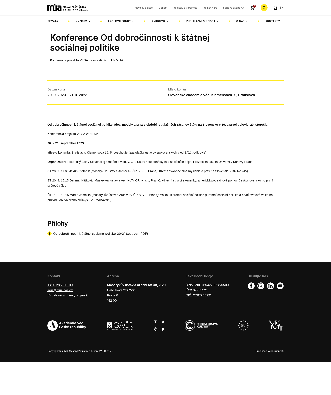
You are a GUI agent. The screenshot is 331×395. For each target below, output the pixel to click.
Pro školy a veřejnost (185, 7)
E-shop (163, 7)
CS (275, 7)
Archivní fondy (119, 21)
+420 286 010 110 (60, 285)
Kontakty (272, 21)
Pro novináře (210, 7)
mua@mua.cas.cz (60, 290)
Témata (52, 21)
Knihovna (159, 21)
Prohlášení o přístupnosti (270, 351)
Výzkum (81, 21)
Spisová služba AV (233, 7)
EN (282, 7)
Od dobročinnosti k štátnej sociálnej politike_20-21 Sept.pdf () (100, 233)
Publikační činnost (200, 21)
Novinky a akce (144, 7)
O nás (240, 21)
